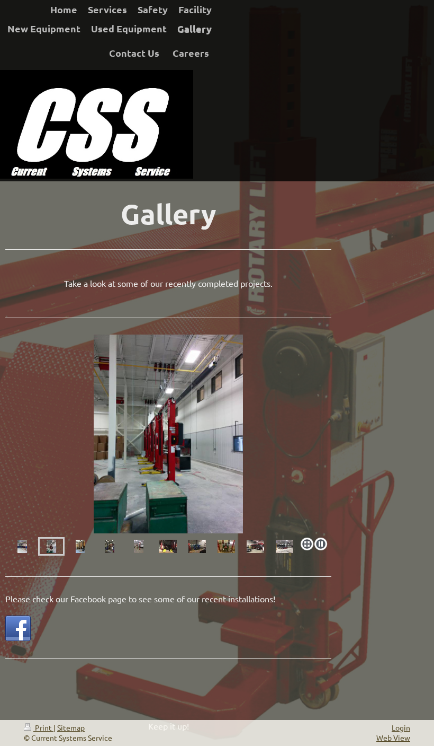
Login (401, 727)
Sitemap (71, 727)
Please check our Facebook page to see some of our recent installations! (140, 598)
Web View (393, 737)
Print (43, 727)
